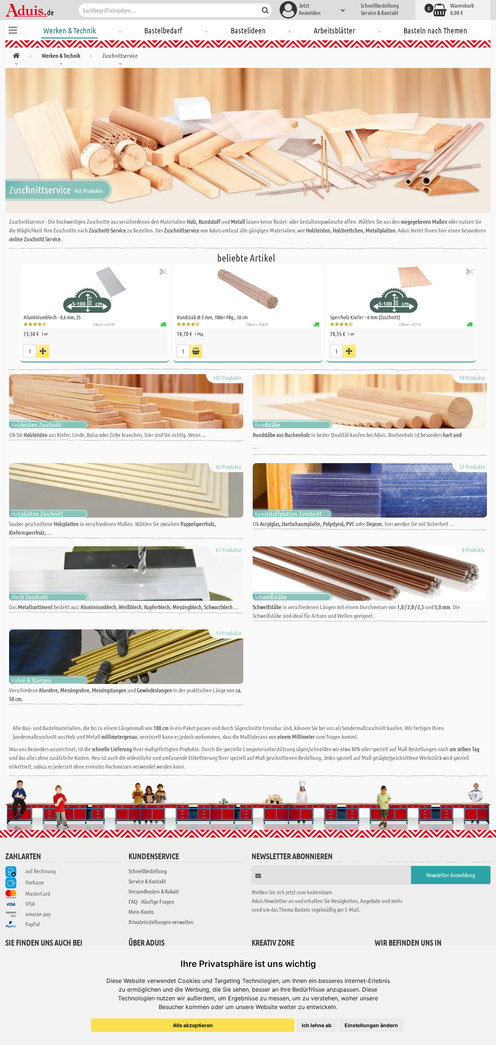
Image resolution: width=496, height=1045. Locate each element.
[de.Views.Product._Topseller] (42, 351)
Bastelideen (248, 30)
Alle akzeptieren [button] (193, 1025)
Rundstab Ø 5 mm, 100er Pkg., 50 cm (212, 317)
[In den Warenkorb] (196, 351)
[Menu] (12, 29)
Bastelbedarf (163, 30)
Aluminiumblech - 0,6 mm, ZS (52, 317)
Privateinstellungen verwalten (161, 921)
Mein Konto (141, 911)
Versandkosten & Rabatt (154, 891)
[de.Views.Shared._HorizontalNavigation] (16, 57)
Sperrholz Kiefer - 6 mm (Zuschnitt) (365, 317)
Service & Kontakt (379, 12)
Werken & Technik (69, 30)
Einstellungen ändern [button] (371, 1025)
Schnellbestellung (380, 5)
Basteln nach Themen (435, 30)
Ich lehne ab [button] (317, 1025)
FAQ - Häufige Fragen (151, 901)
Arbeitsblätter (334, 30)
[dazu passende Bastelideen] (163, 271)
